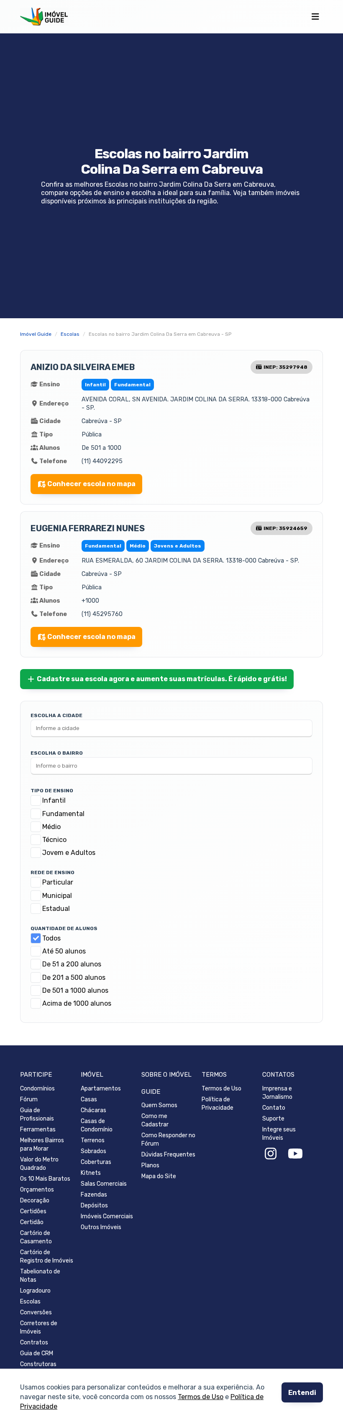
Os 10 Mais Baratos (45, 1178)
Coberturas (96, 1162)
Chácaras (93, 1110)
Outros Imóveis (101, 1227)
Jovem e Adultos (68, 853)
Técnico (54, 840)
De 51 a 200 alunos (71, 964)
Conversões (36, 1312)
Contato (273, 1107)
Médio (51, 827)
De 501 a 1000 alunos (75, 990)
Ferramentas (38, 1129)
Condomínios (37, 1088)
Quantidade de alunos (64, 928)
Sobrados (93, 1151)
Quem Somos (159, 1105)
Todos (51, 938)
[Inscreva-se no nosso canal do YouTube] (295, 1154)
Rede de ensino (52, 872)
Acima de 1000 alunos (76, 1003)
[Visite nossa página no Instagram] (270, 1154)
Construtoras (38, 1364)
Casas (89, 1099)
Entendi (302, 1393)
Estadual (56, 909)
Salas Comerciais (104, 1183)
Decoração (34, 1200)
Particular (57, 882)
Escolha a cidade (56, 715)
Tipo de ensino (52, 791)
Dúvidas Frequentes (168, 1154)
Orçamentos (37, 1189)
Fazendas (94, 1194)
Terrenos (93, 1140)
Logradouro (35, 1290)
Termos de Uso (200, 1397)
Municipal (57, 896)
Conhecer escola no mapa (91, 484)
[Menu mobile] (315, 16)
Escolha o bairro (57, 753)
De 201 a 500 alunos (73, 977)
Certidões (33, 1211)
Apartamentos (101, 1088)
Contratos (34, 1342)
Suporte (273, 1118)
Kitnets (91, 1173)
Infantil (54, 800)
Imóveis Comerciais (107, 1216)
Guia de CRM (36, 1353)
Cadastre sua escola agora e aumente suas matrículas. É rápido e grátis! (162, 679)
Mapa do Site (158, 1176)
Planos (150, 1165)
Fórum (29, 1099)
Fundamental (63, 814)
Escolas (30, 1301)
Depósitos (94, 1205)
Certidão (32, 1222)
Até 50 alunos (64, 951)
